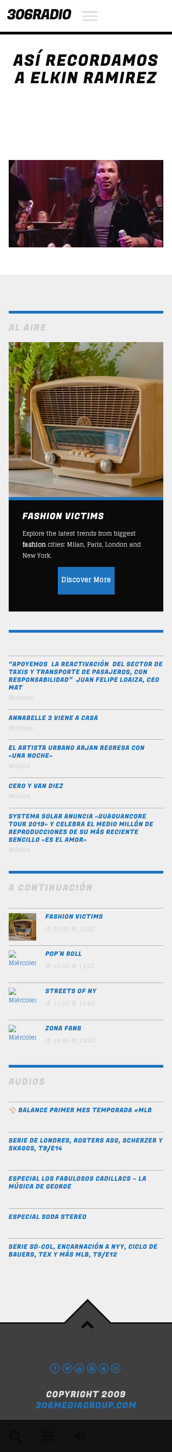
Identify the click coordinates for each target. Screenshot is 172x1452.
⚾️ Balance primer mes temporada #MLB (80, 1111)
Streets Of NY (71, 991)
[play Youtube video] (86, 203)
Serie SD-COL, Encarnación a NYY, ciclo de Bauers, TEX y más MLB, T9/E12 (83, 1251)
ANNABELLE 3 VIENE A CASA (53, 718)
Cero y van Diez (36, 786)
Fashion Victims (74, 917)
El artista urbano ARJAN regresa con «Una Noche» (77, 752)
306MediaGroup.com (85, 1406)
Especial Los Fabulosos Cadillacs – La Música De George (77, 1183)
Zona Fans (63, 1029)
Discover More (86, 579)
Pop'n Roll (63, 954)
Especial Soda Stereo (48, 1217)
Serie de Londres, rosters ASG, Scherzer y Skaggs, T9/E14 (86, 1145)
